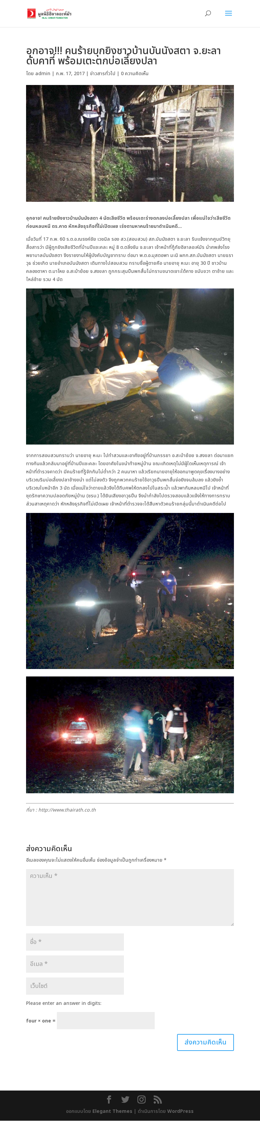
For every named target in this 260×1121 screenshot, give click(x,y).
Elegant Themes (112, 1111)
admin (42, 73)
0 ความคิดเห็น (135, 73)
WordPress (180, 1111)
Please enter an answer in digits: (63, 1003)
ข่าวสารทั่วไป (102, 73)
